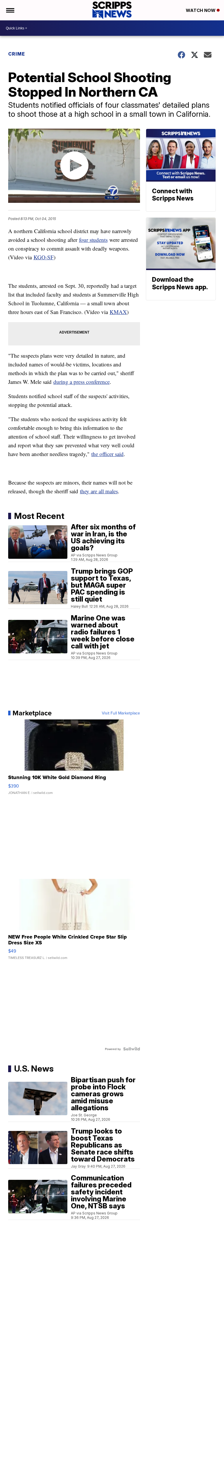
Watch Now (201, 10)
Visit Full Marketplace (121, 713)
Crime (16, 54)
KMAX (118, 311)
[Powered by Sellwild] (131, 1049)
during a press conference (81, 381)
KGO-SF (44, 257)
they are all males (99, 491)
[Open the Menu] (9, 10)
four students (93, 239)
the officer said (107, 453)
